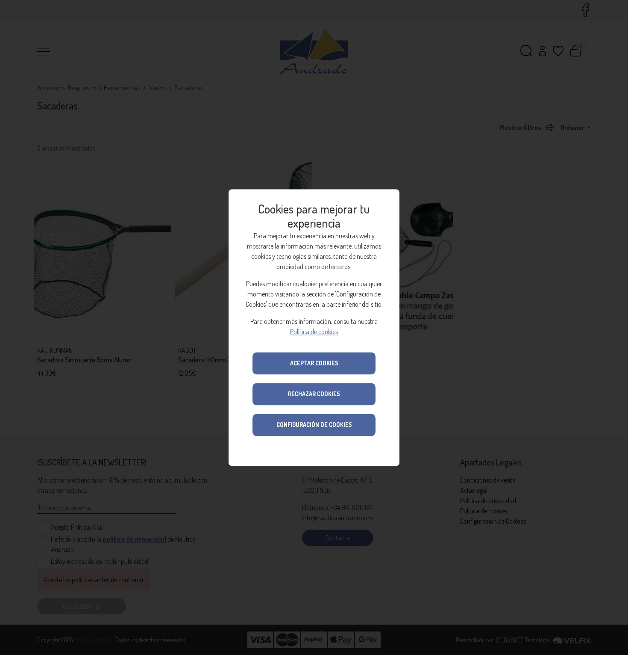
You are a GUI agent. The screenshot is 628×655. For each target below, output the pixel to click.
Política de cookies (314, 331)
